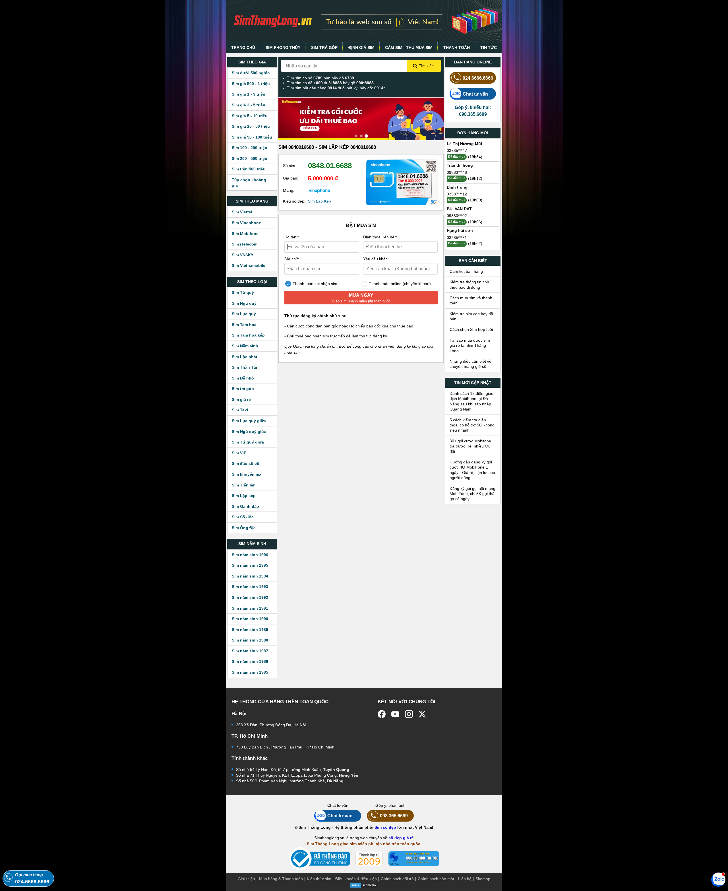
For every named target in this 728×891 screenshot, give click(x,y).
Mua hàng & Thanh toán (281, 878)
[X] (423, 714)
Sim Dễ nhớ (243, 378)
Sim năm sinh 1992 (250, 597)
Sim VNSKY (242, 255)
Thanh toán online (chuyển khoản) (399, 283)
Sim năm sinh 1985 (250, 672)
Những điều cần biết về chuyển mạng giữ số (470, 364)
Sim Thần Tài (244, 367)
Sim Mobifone (245, 233)
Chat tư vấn (475, 93)
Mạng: (288, 190)
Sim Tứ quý (243, 292)
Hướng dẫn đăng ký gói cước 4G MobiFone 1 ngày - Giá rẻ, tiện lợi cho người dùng (472, 470)
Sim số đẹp (385, 827)
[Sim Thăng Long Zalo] (718, 879)
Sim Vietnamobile (248, 265)
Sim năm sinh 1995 (250, 565)
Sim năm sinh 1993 (250, 586)
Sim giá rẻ (241, 399)
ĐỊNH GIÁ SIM (361, 47)
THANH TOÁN (456, 47)
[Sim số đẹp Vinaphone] (319, 190)
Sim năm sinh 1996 (250, 554)
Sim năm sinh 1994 (250, 576)
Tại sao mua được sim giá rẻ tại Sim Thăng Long (470, 345)
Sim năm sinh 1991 (250, 608)
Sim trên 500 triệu (249, 169)
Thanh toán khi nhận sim (314, 283)
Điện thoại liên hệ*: (380, 237)
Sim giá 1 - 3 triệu (248, 94)
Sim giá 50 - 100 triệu (252, 137)
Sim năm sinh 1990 (250, 618)
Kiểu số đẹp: (294, 201)
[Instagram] (409, 714)
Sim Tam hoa (244, 324)
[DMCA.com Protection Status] (364, 884)
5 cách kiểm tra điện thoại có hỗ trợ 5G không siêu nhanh (472, 425)
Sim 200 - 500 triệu (249, 158)
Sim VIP (239, 453)
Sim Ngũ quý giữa (249, 431)
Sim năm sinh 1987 (250, 651)
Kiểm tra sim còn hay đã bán (471, 316)
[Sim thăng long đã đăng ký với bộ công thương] (319, 858)
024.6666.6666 (478, 78)
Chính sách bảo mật (436, 878)
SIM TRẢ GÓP (324, 47)
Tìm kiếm (427, 66)
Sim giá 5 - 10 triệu (250, 116)
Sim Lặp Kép (319, 201)
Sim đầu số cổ (245, 463)
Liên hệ (464, 878)
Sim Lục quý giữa (249, 420)
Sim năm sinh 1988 (250, 640)
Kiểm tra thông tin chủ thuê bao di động (469, 284)
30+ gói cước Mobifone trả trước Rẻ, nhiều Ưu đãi (470, 446)
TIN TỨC (488, 47)
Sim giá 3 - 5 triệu (248, 105)
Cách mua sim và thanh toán (471, 300)
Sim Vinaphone (246, 222)
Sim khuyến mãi (247, 474)
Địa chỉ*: (291, 259)
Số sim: (289, 165)
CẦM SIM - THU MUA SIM (409, 47)
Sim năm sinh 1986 (250, 661)
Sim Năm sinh (245, 346)
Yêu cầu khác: (376, 259)
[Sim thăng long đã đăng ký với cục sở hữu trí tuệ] (413, 858)
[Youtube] (395, 714)
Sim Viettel (242, 212)
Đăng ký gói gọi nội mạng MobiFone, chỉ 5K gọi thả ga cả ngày (472, 493)
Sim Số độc (243, 517)
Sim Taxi (240, 410)
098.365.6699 (394, 815)
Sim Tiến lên (244, 485)
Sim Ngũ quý (244, 303)
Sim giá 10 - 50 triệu (251, 126)
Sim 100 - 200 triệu (249, 147)
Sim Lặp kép (244, 495)
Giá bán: (290, 178)
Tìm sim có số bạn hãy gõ (320, 78)
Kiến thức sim (319, 878)
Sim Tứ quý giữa (248, 442)
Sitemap (482, 878)
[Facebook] (382, 714)
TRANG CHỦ (243, 47)
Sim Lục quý (244, 314)
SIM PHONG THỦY (283, 47)
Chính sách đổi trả (397, 878)
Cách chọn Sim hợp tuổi (471, 329)
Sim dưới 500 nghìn (251, 73)
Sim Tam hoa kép (248, 335)
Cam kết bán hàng (466, 271)
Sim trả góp (243, 388)
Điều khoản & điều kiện (356, 878)
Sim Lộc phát (244, 356)
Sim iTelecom (244, 244)
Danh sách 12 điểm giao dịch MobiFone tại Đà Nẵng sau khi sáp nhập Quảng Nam (471, 401)
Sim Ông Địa (244, 527)
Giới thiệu (246, 878)
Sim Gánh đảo (245, 506)
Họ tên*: (291, 237)
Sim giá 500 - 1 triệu (251, 83)
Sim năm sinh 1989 (250, 629)
